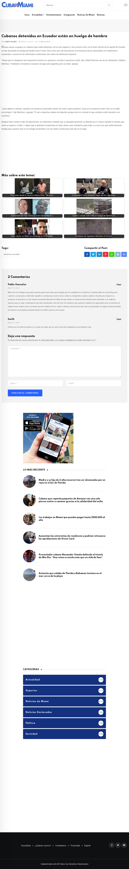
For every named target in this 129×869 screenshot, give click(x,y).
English (87, 845)
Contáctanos (60, 845)
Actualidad (37, 15)
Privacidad (75, 845)
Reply (119, 285)
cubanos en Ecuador (12, 254)
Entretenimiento (53, 15)
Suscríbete (26, 845)
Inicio (27, 15)
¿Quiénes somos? (43, 845)
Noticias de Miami (86, 15)
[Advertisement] (64, 86)
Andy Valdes (11, 42)
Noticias (101, 15)
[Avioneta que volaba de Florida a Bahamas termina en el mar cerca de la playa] (29, 574)
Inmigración (69, 15)
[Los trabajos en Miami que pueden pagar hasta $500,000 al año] (29, 518)
